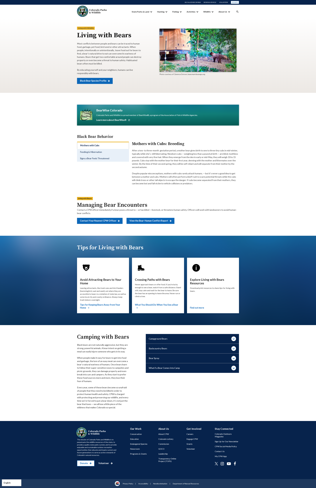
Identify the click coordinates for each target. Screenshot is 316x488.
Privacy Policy (128, 484)
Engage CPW (192, 439)
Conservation (136, 434)
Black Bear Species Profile (93, 80)
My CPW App (221, 456)
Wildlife (207, 11)
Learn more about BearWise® (111, 120)
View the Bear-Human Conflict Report (148, 220)
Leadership (163, 454)
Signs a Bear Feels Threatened (94, 158)
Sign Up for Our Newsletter (226, 441)
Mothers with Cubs (89, 145)
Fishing (175, 11)
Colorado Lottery (165, 439)
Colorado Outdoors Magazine (223, 435)
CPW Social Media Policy (226, 446)
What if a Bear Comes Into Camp (164, 368)
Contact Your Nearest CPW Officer (98, 220)
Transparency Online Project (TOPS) (167, 459)
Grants (189, 444)
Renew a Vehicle (210, 2)
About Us (222, 11)
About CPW (163, 434)
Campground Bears (158, 338)
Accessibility (143, 484)
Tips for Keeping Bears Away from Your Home (100, 306)
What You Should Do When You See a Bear (156, 304)
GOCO (161, 449)
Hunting (160, 11)
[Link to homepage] (91, 432)
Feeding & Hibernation (91, 152)
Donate (235, 2)
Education (134, 439)
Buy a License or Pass (193, 2)
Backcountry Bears (158, 348)
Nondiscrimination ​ (160, 484)
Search (237, 12)
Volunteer (223, 2)
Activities (191, 11)
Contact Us (220, 451)
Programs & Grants (138, 454)
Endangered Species (138, 444)
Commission (163, 444)
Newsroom (135, 449)
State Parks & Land (140, 11)
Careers (190, 434)
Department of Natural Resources (186, 484)
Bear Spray (154, 358)
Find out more (197, 307)
